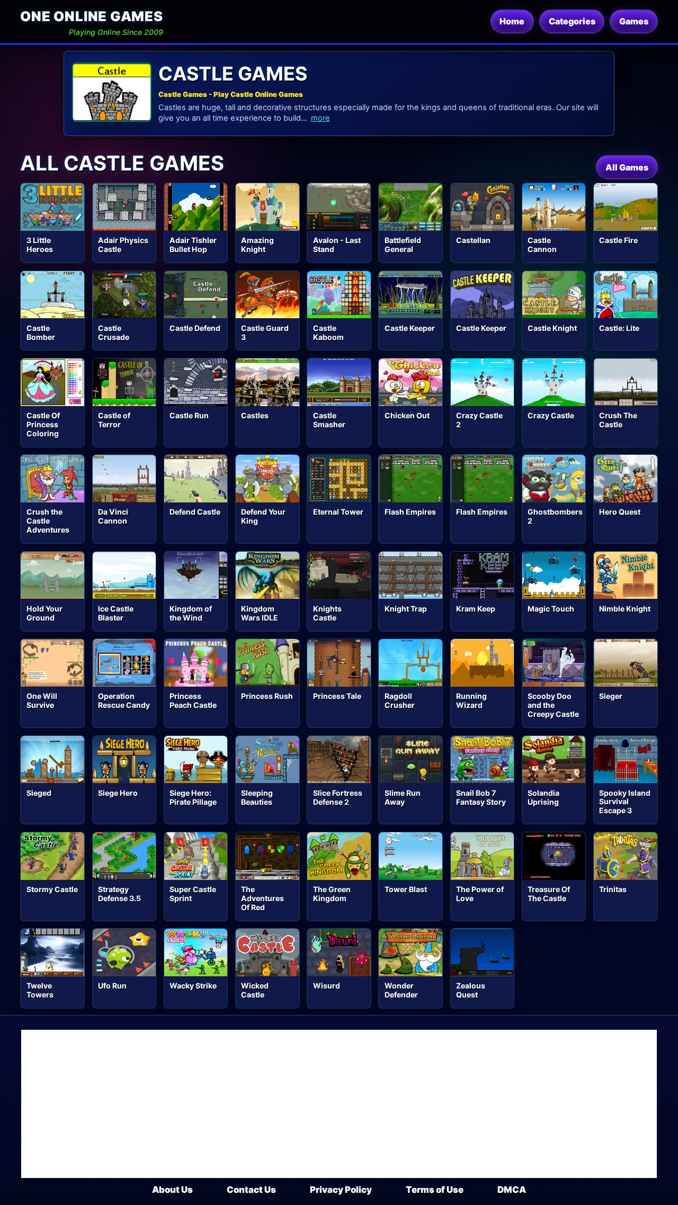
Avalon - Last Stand (337, 245)
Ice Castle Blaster (115, 613)
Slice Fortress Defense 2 (337, 797)
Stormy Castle (52, 889)
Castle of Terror (114, 420)
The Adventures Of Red (262, 898)
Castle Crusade (113, 332)
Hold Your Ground (44, 613)
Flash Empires (410, 511)
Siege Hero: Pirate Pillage (193, 797)
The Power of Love (480, 894)
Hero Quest (619, 511)
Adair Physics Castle (123, 245)
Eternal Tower (338, 511)
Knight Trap (406, 608)
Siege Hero (118, 792)
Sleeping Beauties (257, 797)
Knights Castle (327, 613)
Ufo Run (112, 985)
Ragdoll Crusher (400, 700)
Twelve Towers (39, 990)
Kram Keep (475, 608)
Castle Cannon (542, 245)
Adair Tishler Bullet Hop (193, 245)
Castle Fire (618, 240)
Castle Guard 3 (265, 332)
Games (633, 21)
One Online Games (91, 16)
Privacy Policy (341, 1189)
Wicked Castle (255, 990)
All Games (626, 167)
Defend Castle (195, 511)
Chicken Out (407, 415)
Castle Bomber (40, 332)
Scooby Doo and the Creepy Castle (553, 704)
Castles (255, 415)
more (320, 118)
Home (511, 21)
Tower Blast (406, 889)
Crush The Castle (618, 420)
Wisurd (326, 985)
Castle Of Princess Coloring (43, 424)
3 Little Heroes (39, 245)
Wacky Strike (193, 985)
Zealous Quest (470, 990)
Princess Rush (267, 695)
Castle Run (189, 415)
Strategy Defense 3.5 (119, 894)
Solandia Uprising (543, 797)
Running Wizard (471, 700)
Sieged (38, 792)
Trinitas (613, 889)
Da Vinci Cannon (113, 516)
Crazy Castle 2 (479, 420)
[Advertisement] (339, 1104)
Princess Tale (337, 695)
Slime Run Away (403, 797)
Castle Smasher (329, 420)
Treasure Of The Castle (549, 894)
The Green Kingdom (332, 894)
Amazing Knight (257, 245)
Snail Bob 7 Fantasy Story (481, 797)
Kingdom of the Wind (191, 613)
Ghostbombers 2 (555, 516)
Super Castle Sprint (193, 894)
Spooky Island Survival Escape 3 (624, 801)
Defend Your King (263, 516)
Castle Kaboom (328, 332)
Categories (572, 21)
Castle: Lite (619, 327)
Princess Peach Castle (193, 700)
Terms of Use (434, 1189)
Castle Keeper (410, 327)
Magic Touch (551, 608)
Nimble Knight (624, 608)
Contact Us (251, 1189)
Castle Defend (195, 327)
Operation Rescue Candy (124, 700)
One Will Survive (41, 700)
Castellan (473, 240)
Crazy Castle (551, 415)
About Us (172, 1189)
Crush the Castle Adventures (47, 520)
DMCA (511, 1189)
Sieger (610, 695)
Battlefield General (403, 245)
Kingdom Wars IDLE (259, 613)
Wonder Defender (401, 990)
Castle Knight (552, 327)
